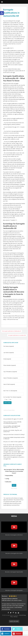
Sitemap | (16, 616)
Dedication (8, 481)
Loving (7, 478)
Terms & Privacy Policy (9, 410)
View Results (14, 488)
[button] (2, 13)
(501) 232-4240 (14, 621)
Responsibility (9, 475)
